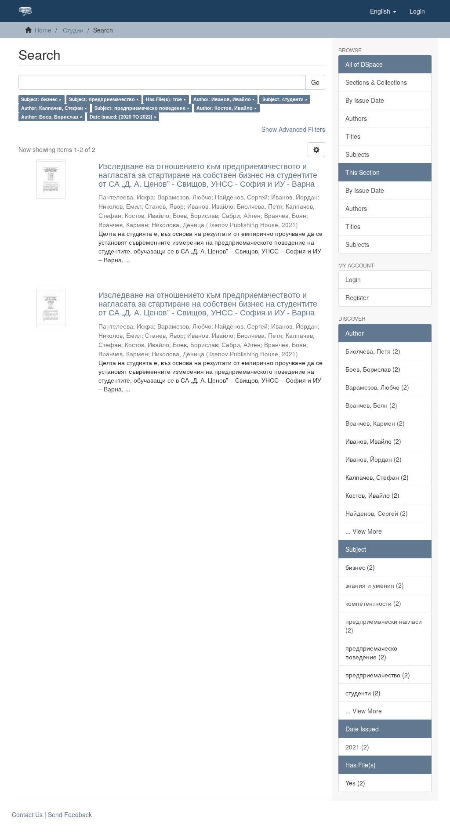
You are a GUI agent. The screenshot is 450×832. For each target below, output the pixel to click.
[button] (383, 11)
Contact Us (27, 814)
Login (353, 279)
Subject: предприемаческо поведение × (141, 108)
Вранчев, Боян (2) (371, 405)
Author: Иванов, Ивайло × (224, 99)
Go (315, 82)
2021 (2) (357, 746)
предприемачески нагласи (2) (383, 625)
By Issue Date (364, 100)
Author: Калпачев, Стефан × (54, 108)
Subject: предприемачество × (104, 99)
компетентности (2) (373, 603)
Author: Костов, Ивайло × (226, 108)
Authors (356, 118)
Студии (73, 29)
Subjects (357, 154)
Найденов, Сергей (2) (376, 513)
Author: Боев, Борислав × (51, 116)
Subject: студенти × (285, 99)
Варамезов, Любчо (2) (377, 387)
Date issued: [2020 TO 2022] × (123, 116)
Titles (352, 136)
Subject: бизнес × (41, 99)
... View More (363, 531)
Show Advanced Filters (293, 129)
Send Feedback (70, 814)
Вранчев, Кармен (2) (375, 423)
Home (43, 29)
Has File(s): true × (166, 99)
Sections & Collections (376, 82)
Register (357, 297)
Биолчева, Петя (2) (372, 351)
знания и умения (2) (374, 585)
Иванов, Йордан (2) (373, 459)
